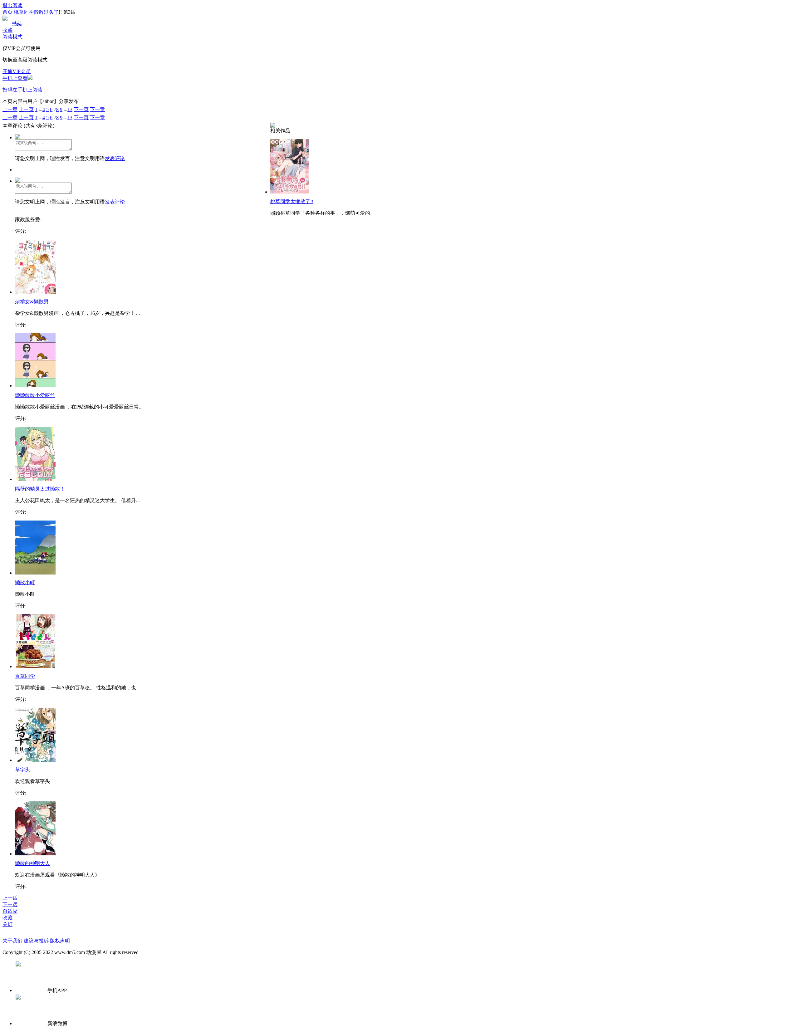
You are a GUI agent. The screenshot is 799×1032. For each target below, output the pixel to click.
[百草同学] (35, 666)
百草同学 (25, 676)
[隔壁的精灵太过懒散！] (35, 479)
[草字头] (35, 760)
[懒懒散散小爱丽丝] (35, 385)
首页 (7, 12)
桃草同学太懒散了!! (291, 201)
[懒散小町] (35, 572)
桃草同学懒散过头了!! (38, 12)
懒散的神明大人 (32, 863)
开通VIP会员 (16, 71)
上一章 (9, 109)
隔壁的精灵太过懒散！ (40, 489)
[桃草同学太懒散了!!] (289, 191)
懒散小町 (25, 582)
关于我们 (12, 940)
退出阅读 (12, 5)
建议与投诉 (36, 940)
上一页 (26, 109)
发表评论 (115, 158)
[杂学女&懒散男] (35, 292)
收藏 (7, 30)
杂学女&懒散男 (32, 301)
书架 (17, 23)
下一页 (81, 109)
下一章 (97, 109)
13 (69, 109)
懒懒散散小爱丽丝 (35, 395)
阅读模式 (12, 36)
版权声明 (60, 940)
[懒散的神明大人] (35, 853)
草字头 (22, 769)
